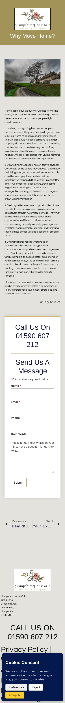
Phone (15, 417)
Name (16, 385)
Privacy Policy (24, 649)
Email (15, 401)
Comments (19, 434)
